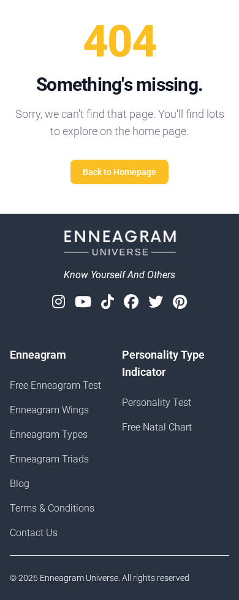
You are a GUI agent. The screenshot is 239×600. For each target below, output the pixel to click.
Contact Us (34, 533)
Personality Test (156, 402)
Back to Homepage (119, 172)
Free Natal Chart (157, 427)
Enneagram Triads (49, 459)
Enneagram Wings (49, 410)
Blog (19, 483)
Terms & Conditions (52, 508)
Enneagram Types (49, 434)
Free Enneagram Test (55, 385)
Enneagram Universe (79, 578)
